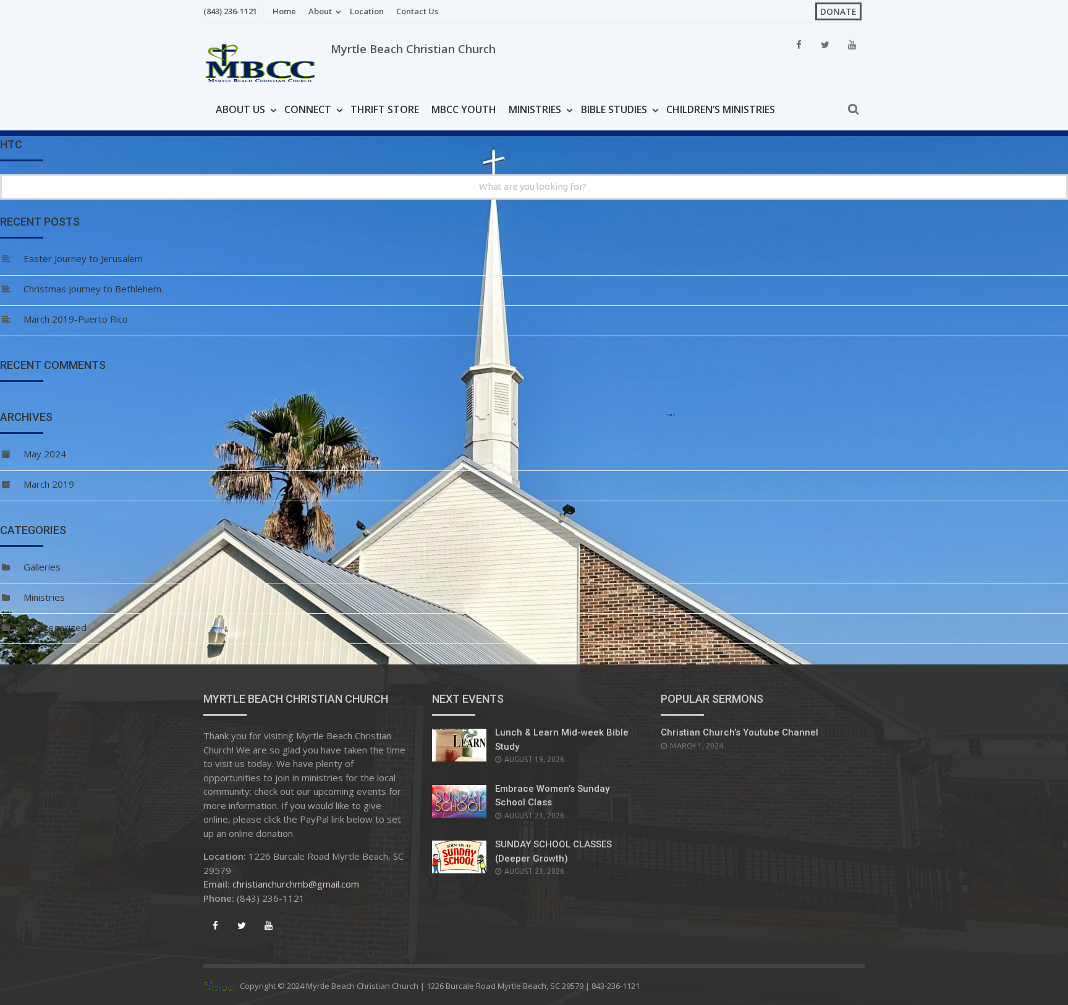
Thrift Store (384, 109)
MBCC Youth (463, 109)
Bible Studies (614, 109)
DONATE (838, 11)
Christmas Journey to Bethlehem (92, 288)
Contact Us (417, 11)
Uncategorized (55, 627)
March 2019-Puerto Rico (75, 319)
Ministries (535, 109)
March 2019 (48, 484)
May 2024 (44, 453)
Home (284, 11)
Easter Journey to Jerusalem (83, 258)
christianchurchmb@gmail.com (295, 884)
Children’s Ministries (720, 109)
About (320, 11)
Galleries (42, 567)
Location (367, 11)
